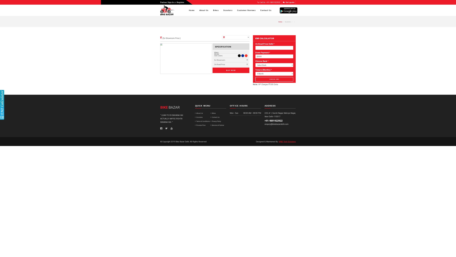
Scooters (227, 10)
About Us (203, 10)
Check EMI (274, 79)
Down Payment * (262, 53)
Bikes (216, 10)
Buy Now (231, 70)
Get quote (289, 2)
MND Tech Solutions (287, 142)
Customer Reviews (246, 10)
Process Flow (201, 125)
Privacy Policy (216, 121)
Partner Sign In (167, 2)
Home (192, 10)
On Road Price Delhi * (264, 44)
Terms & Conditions (203, 121)
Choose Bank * (261, 61)
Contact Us (265, 10)
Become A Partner (218, 125)
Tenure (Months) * (263, 70)
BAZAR (170, 107)
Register (180, 2)
